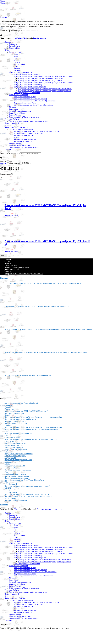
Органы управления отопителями (27, 93)
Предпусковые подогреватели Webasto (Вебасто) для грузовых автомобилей (43, 83)
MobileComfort (19, 64)
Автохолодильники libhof (14, 413)
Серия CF (8, 452)
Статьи (7, 261)
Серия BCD (9, 441)
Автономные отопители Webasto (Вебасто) (30, 99)
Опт (6, 125)
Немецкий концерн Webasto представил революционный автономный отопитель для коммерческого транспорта (48, 329)
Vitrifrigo (17, 68)
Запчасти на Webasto (17, 113)
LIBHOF (17, 62)
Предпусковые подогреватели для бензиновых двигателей (41, 78)
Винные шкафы (15, 143)
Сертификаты (14, 46)
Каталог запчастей (12, 123)
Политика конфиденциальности (17, 267)
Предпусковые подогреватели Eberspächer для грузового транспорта (44, 91)
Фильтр (3, 255)
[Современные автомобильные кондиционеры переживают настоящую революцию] (13, 316)
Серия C (8, 462)
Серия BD (8, 431)
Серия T (8, 435)
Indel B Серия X (11, 484)
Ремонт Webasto (15, 115)
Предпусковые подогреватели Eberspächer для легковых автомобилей (45, 89)
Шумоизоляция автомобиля (20, 145)
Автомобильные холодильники (21, 129)
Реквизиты (13, 44)
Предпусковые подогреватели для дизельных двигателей (40, 80)
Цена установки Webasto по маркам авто (24, 117)
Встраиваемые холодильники (16, 450)
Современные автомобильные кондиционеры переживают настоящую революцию (37, 306)
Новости (8, 263)
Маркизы (12, 107)
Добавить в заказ (11, 216)
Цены (7, 50)
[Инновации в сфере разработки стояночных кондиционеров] (13, 385)
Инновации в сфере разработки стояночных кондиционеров (28, 375)
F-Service (3, 17)
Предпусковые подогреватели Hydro (28, 74)
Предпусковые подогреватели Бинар (28, 85)
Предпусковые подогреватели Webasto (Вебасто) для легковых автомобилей (43, 76)
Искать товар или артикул (10, 31)
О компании (9, 42)
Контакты (8, 149)
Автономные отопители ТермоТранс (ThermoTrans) (33, 105)
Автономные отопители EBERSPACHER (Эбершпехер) (35, 101)
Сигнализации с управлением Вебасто (24, 147)
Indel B (16, 60)
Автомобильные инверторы (20, 111)
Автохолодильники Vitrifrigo (25, 139)
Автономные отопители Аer (24, 97)
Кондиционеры (15, 52)
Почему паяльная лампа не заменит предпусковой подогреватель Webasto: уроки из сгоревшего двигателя (46, 352)
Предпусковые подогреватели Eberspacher (30, 87)
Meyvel (16, 56)
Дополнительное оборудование (17, 127)
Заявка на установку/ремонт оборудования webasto (28, 121)
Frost (15, 58)
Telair (16, 66)
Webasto (17, 70)
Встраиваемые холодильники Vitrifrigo (28, 133)
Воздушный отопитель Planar (25, 103)
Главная (3, 163)
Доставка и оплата (12, 270)
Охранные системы (12, 437)
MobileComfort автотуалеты (15, 474)
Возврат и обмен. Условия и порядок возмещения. (24, 274)
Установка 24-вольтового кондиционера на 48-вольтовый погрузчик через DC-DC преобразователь (43, 283)
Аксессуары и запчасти (23, 141)
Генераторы (13, 109)
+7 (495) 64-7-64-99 (19, 38)
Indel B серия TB (11, 492)
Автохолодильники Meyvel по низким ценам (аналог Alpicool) (38, 131)
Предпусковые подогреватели (20, 72)
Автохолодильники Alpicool (24, 135)
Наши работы (14, 48)
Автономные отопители (18, 95)
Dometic (17, 54)
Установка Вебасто (12, 119)
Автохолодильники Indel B (15, 466)
